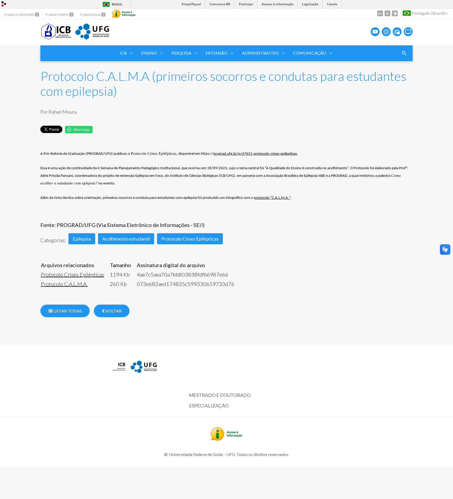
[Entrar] (4, 4)
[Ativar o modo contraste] (395, 13)
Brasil (117, 4)
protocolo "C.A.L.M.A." (272, 198)
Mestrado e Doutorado (220, 395)
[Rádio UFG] (397, 31)
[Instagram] (386, 31)
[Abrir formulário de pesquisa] (404, 53)
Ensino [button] (149, 52)
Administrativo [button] (260, 52)
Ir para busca (90, 14)
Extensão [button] (217, 52)
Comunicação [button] (309, 52)
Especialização (209, 405)
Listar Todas (67, 310)
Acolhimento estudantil (126, 239)
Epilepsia (82, 239)
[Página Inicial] (56, 38)
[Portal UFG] (92, 38)
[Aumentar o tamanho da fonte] (380, 13)
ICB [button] (123, 52)
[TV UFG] (408, 31)
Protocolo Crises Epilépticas (190, 239)
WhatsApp (81, 130)
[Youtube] (375, 31)
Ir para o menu (57, 14)
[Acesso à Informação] (124, 13)
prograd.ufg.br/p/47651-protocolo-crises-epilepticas (255, 154)
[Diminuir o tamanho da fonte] (387, 13)
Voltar (113, 310)
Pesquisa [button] (181, 52)
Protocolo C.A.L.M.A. (64, 284)
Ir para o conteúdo (19, 14)
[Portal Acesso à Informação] (226, 439)
